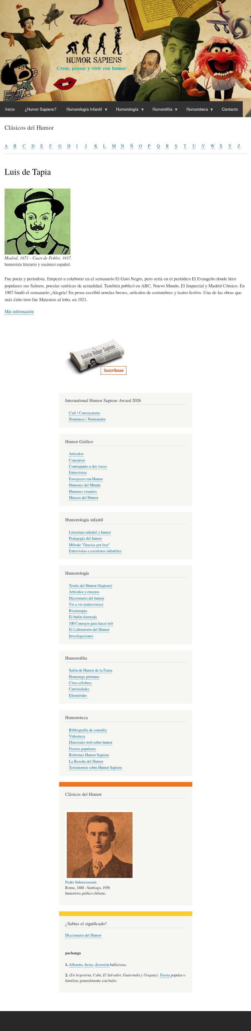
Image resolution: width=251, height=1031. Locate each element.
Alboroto (76, 964)
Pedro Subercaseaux (80, 882)
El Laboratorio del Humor (89, 629)
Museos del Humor (83, 497)
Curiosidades (79, 689)
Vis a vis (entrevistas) (86, 604)
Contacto (230, 109)
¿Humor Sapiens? (40, 109)
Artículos (76, 453)
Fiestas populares (82, 748)
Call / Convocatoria (84, 413)
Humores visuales (83, 491)
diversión (102, 964)
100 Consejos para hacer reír (91, 623)
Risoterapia (78, 610)
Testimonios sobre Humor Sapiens (95, 767)
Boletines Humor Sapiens (89, 754)
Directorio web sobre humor (90, 742)
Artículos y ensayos (84, 591)
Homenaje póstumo (84, 676)
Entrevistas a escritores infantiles (95, 551)
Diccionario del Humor (83, 935)
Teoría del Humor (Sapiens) (90, 585)
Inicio (10, 109)
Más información (19, 311)
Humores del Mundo (84, 485)
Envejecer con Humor (86, 478)
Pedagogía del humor (85, 538)
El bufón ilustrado (83, 616)
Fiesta (165, 975)
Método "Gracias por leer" (89, 544)
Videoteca (77, 736)
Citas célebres (80, 682)
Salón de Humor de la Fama (90, 670)
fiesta (88, 964)
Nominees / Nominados (87, 419)
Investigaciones (81, 635)
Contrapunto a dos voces (88, 466)
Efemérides (78, 695)
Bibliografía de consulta (88, 730)
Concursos (77, 460)
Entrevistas (78, 472)
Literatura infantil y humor (90, 532)
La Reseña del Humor (86, 761)
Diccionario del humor (86, 598)
